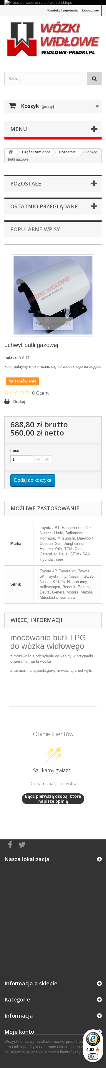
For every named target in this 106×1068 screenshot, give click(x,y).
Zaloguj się (90, 10)
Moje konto (19, 1031)
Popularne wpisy (35, 229)
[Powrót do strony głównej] (10, 152)
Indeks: (11, 358)
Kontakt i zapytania (62, 10)
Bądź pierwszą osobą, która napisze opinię (53, 798)
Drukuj (19, 401)
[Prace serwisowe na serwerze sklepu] (53, 2)
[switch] (93, 1056)
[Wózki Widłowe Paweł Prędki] (53, 39)
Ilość (14, 450)
